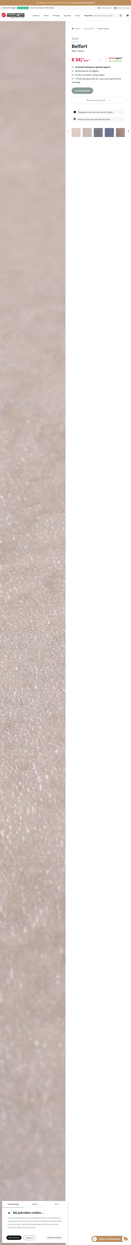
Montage (56, 15)
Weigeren (29, 1238)
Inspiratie (67, 15)
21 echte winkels (105, 8)
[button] (65, 3)
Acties (77, 15)
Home (77, 28)
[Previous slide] (68, 131)
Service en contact (123, 8)
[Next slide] (128, 131)
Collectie (36, 15)
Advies (46, 15)
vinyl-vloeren (89, 28)
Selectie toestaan (54, 1237)
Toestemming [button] (13, 1204)
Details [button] (34, 1204)
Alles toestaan (13, 1237)
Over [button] (57, 1204)
